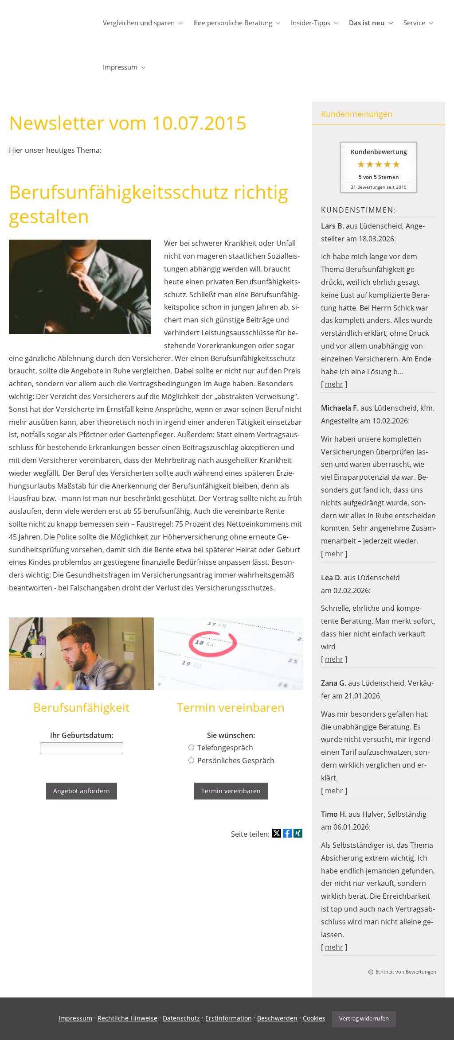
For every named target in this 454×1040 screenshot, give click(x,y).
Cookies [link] (314, 1018)
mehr (334, 384)
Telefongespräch (225, 748)
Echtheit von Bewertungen (406, 971)
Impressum (75, 1018)
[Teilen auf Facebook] (287, 833)
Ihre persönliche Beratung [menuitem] (232, 22)
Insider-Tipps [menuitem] (310, 22)
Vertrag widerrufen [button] (364, 1018)
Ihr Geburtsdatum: (81, 735)
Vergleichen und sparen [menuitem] (139, 22)
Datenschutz (181, 1018)
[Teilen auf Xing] (298, 833)
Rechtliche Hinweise (127, 1018)
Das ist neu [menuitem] (367, 22)
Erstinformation (228, 1018)
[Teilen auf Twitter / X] (276, 833)
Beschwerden (277, 1018)
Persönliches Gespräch (235, 760)
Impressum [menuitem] (120, 66)
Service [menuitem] (414, 22)
